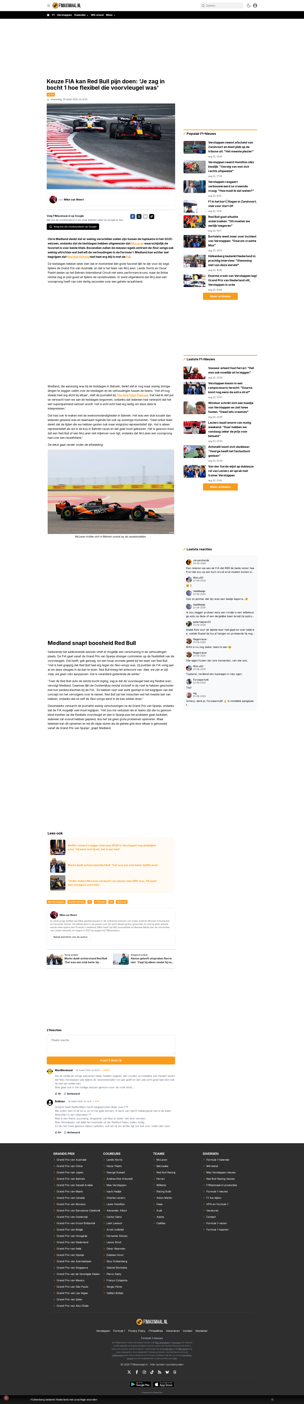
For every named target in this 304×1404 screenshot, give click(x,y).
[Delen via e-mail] (145, 216)
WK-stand (97, 15)
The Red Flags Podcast (132, 395)
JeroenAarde (201, 560)
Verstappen (64, 15)
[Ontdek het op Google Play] (140, 1384)
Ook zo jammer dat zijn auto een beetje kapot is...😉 (217, 598)
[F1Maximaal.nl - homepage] (66, 5)
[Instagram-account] (144, 1372)
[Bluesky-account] (167, 1372)
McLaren (137, 243)
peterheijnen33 (202, 622)
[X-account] (129, 1372)
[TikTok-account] (152, 1372)
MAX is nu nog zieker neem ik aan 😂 (208, 647)
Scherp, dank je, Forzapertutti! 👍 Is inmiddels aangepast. (220, 702)
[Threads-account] (175, 1372)
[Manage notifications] (6, 1397)
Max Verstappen (56, 902)
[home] (48, 14)
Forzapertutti (201, 679)
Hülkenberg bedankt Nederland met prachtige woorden (63, 1399)
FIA (128, 256)
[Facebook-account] (137, 1372)
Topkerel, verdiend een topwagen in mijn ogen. (214, 674)
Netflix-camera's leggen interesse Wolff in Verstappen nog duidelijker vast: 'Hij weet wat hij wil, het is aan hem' (112, 847)
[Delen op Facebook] (132, 216)
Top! (188, 687)
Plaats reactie (111, 1060)
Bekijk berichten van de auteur (71, 937)
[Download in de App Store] (163, 1384)
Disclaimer (201, 1330)
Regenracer (200, 639)
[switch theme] (249, 5)
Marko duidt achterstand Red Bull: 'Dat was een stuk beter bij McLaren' (113, 865)
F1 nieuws (100, 902)
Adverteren (173, 1330)
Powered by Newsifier (152, 1392)
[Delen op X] (139, 216)
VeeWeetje (199, 591)
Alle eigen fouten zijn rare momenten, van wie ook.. (217, 660)
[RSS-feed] (160, 1372)
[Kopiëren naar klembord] (151, 216)
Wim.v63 (198, 577)
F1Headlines (156, 1330)
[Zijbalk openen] (49, 5)
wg (194, 693)
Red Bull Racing (78, 256)
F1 (53, 15)
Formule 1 (119, 1330)
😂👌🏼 (189, 585)
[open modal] (255, 5)
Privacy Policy (136, 1330)
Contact (187, 1330)
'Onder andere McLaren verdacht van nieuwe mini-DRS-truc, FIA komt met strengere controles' (112, 882)
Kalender (80, 15)
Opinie (51, 94)
